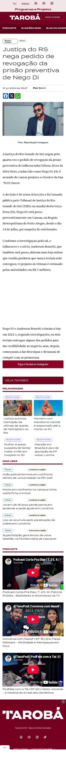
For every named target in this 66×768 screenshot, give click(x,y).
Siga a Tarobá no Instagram (33, 364)
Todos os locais (52, 17)
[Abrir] (43, 3)
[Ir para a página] (35, 3)
